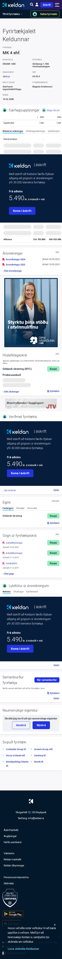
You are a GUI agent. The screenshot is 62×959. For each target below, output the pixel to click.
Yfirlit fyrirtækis (11, 14)
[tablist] (32, 132)
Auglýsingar (10, 836)
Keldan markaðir (13, 859)
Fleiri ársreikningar (13, 271)
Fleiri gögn (9, 574)
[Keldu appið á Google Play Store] (13, 914)
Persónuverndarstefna (16, 877)
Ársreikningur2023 (15, 264)
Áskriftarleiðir (11, 830)
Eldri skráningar (11, 391)
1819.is (6, 76)
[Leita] (31, 5)
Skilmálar (9, 883)
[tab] (13, 131)
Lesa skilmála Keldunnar (23, 948)
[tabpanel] (31, 516)
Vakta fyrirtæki (48, 14)
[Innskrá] (37, 5)
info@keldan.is (36, 818)
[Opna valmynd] (57, 5)
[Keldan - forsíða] (19, 166)
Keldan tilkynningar (14, 865)
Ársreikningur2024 (15, 259)
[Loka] (32, 925)
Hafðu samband (12, 842)
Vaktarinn (9, 853)
